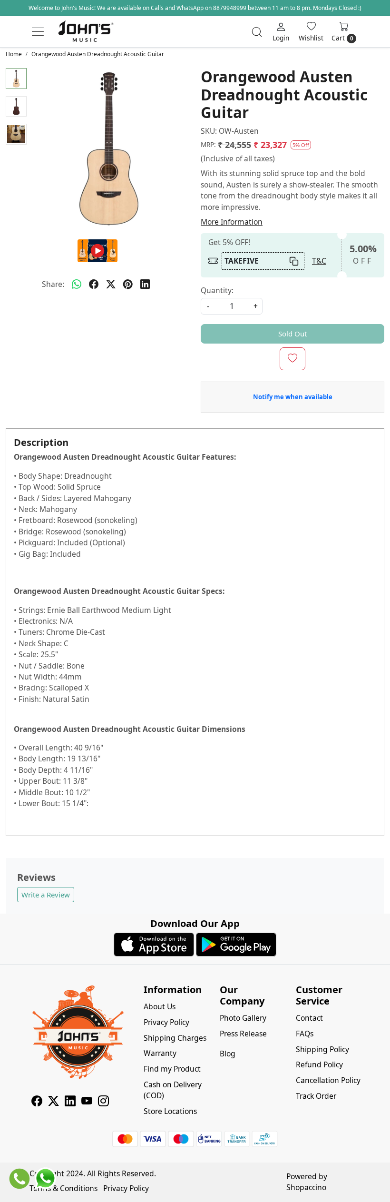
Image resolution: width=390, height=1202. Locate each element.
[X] (53, 1102)
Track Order (316, 1096)
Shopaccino (306, 1187)
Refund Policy (319, 1064)
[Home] (85, 32)
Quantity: (217, 290)
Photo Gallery (243, 1018)
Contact (309, 1018)
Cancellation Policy (328, 1080)
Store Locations (170, 1111)
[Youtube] (86, 1102)
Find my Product (172, 1069)
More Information (232, 222)
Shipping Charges (175, 1038)
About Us (160, 1006)
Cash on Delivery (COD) (173, 1090)
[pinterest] (127, 285)
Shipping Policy (322, 1049)
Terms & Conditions (63, 1188)
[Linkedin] (70, 1102)
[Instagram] (103, 1102)
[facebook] (93, 285)
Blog (227, 1053)
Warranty (160, 1053)
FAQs (304, 1033)
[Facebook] (36, 1102)
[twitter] (110, 285)
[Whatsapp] (76, 285)
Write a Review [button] (45, 894)
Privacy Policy (166, 1022)
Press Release (243, 1033)
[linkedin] (145, 285)
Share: (53, 284)
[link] (257, 32)
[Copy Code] (293, 261)
